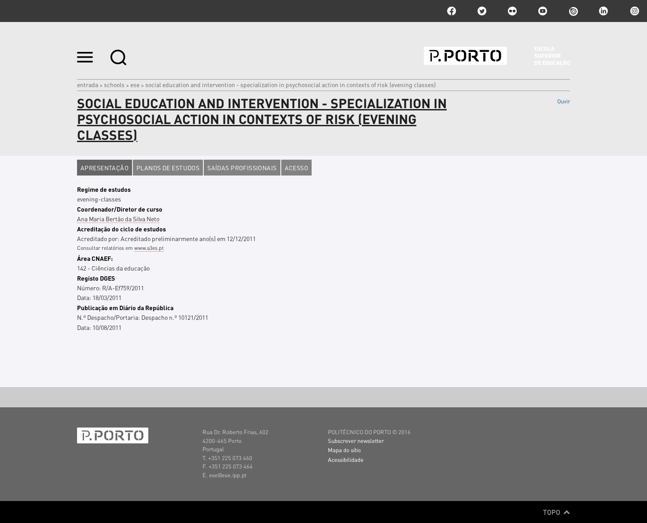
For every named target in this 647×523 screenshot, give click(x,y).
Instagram (633, 11)
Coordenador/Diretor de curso (119, 209)
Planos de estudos (167, 168)
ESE (135, 84)
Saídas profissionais (241, 168)
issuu (573, 11)
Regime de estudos (104, 189)
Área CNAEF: (95, 258)
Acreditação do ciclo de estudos (121, 229)
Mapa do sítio (344, 450)
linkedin (603, 11)
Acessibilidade (346, 459)
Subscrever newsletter (356, 440)
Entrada (87, 84)
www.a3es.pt (149, 248)
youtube (542, 11)
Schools (114, 84)
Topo (552, 512)
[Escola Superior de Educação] (497, 56)
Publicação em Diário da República (125, 307)
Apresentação (105, 168)
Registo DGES (96, 278)
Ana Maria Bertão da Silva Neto (118, 219)
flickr (512, 11)
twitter (482, 11)
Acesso (297, 168)
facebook (451, 11)
